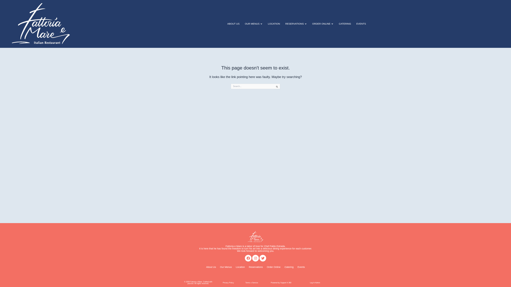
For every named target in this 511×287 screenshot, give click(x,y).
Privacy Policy (228, 283)
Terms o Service (251, 283)
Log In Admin (315, 283)
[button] (253, 24)
